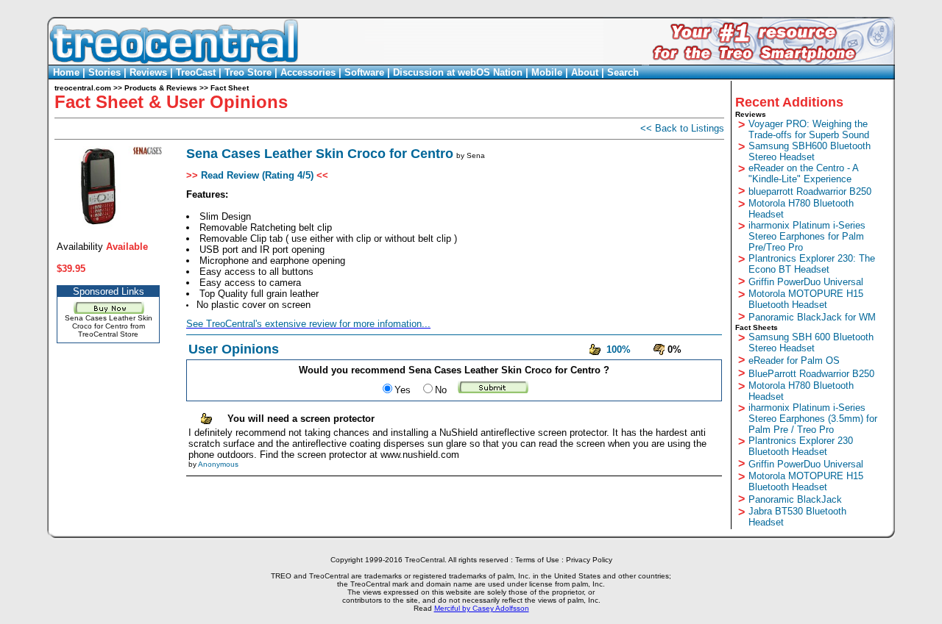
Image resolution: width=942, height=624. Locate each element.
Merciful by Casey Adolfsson (481, 608)
